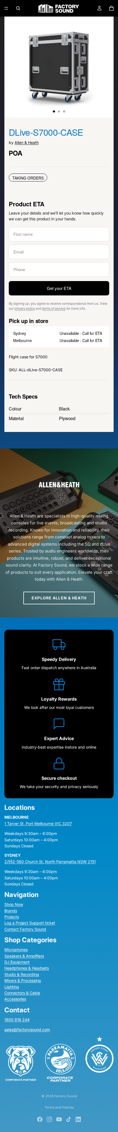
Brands (10, 910)
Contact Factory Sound (25, 929)
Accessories (15, 999)
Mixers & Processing (22, 980)
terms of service (54, 308)
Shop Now (13, 904)
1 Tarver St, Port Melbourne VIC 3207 (38, 823)
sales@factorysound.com (27, 1029)
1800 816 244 (17, 1019)
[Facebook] (39, 1119)
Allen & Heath (27, 142)
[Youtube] (59, 1119)
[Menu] (6, 8)
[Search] (18, 8)
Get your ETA (59, 288)
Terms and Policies (59, 1107)
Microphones (16, 949)
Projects (11, 916)
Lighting (11, 986)
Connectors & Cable (22, 992)
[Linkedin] (78, 1119)
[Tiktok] (68, 1119)
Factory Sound (65, 1096)
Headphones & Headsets (26, 968)
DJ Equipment (17, 962)
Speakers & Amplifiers (24, 955)
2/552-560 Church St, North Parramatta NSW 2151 (50, 861)
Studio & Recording (21, 974)
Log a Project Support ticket (29, 922)
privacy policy (25, 308)
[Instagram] (49, 1119)
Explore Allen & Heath (59, 598)
